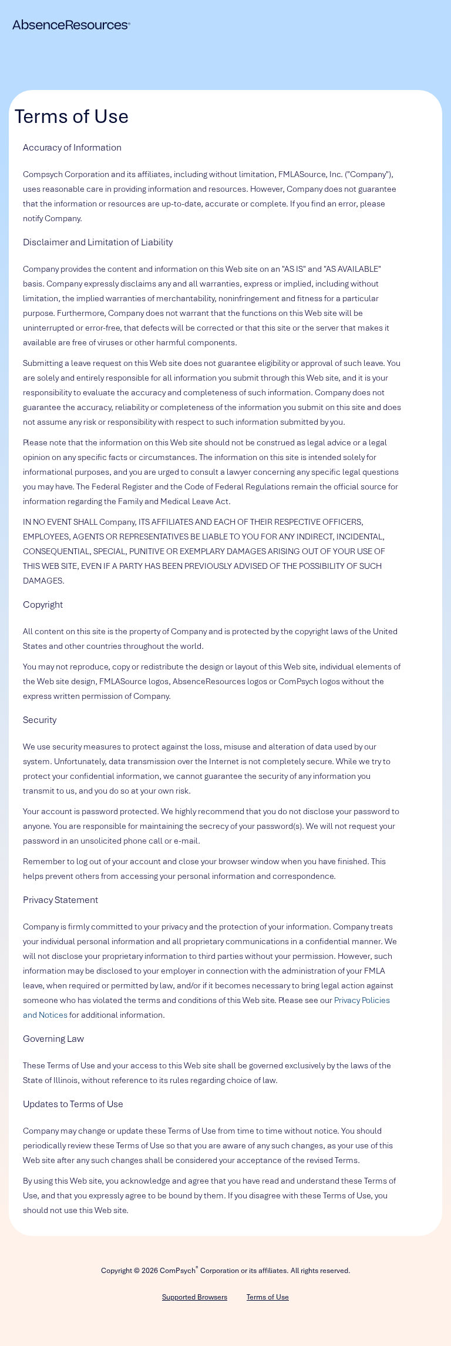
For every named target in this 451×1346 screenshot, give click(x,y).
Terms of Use (268, 1297)
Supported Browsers (194, 1297)
